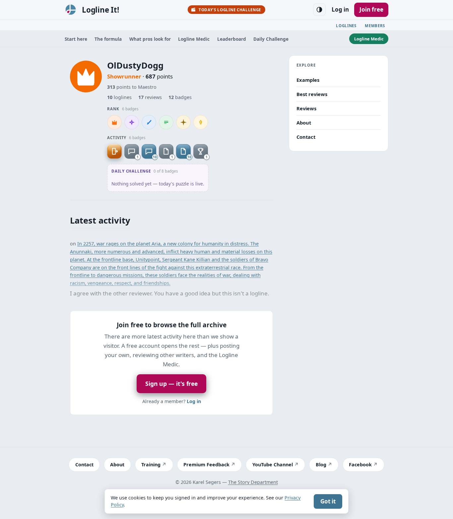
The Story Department (253, 482)
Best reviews (311, 94)
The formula (108, 39)
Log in (340, 9)
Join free (371, 9)
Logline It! (100, 10)
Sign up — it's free (171, 384)
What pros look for (150, 39)
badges (180, 97)
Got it (328, 501)
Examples (307, 80)
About (303, 122)
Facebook (360, 464)
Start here (76, 39)
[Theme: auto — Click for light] (319, 9)
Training (151, 464)
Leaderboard (231, 39)
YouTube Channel (272, 464)
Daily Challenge (271, 39)
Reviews (306, 108)
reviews (150, 97)
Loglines (346, 25)
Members (375, 25)
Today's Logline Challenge (230, 9)
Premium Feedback (206, 464)
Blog (321, 464)
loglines (119, 97)
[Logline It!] (71, 10)
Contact (305, 136)
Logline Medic (194, 39)
